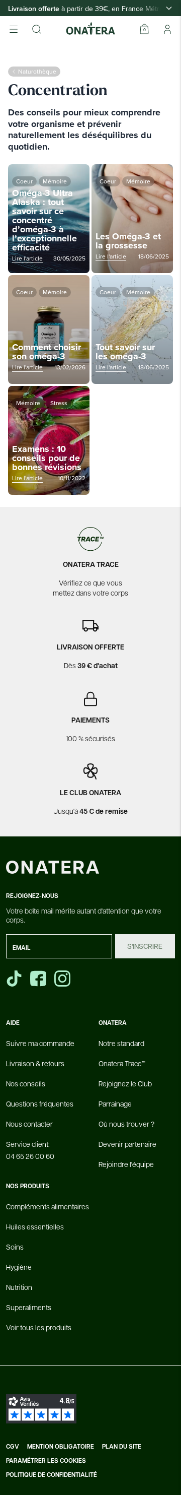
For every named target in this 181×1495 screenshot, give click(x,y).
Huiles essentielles (35, 1226)
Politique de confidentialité (51, 1475)
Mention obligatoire (60, 1447)
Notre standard (121, 1043)
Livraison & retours (35, 1063)
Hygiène (19, 1266)
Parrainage (115, 1103)
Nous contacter (29, 1123)
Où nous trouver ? (126, 1123)
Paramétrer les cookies (46, 1461)
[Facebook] (39, 978)
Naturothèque (37, 71)
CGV (12, 1447)
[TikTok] (14, 978)
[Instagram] (63, 978)
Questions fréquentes (39, 1103)
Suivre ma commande (40, 1043)
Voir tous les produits (38, 1327)
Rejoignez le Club (125, 1083)
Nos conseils (25, 1083)
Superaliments (28, 1307)
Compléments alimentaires (47, 1206)
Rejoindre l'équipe (126, 1163)
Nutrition (19, 1286)
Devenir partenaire (127, 1143)
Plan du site (121, 1447)
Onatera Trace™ (122, 1063)
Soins (15, 1246)
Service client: (30, 1149)
